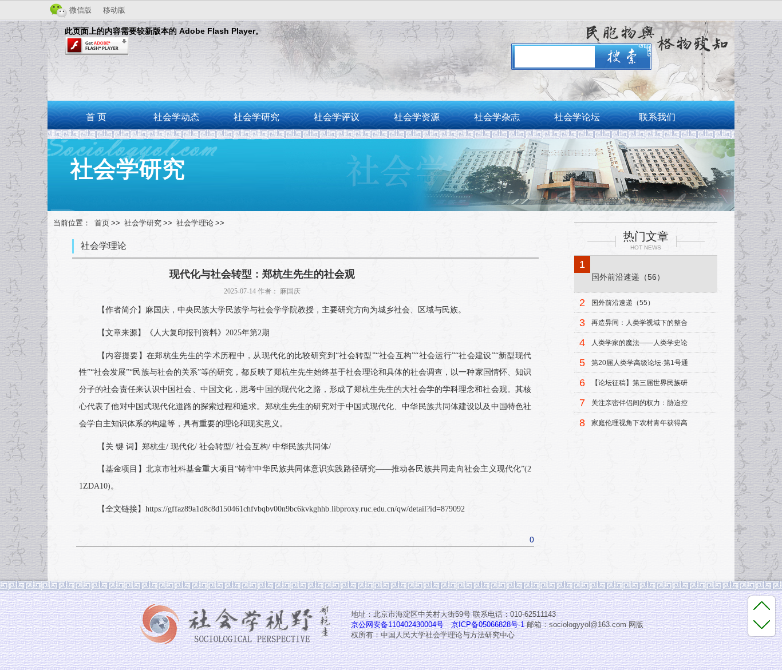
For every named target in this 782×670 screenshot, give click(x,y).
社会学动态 (176, 117)
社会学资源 (417, 117)
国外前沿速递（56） (628, 277)
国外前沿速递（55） (622, 303)
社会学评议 (337, 117)
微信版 (80, 10)
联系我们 (657, 117)
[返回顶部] (761, 605)
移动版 (114, 10)
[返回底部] (761, 623)
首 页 (96, 117)
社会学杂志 (497, 117)
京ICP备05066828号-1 (487, 624)
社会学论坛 (577, 117)
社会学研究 (256, 117)
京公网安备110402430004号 (397, 624)
